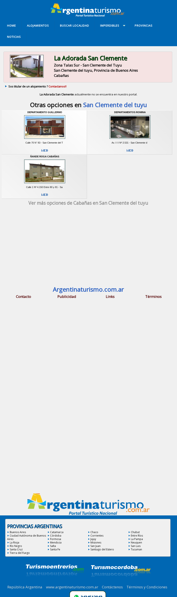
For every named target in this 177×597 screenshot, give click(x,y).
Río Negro (16, 546)
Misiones (95, 542)
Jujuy (93, 539)
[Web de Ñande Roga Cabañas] (44, 196)
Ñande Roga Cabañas (44, 156)
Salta (53, 546)
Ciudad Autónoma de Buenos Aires (26, 537)
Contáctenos (112, 586)
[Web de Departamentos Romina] (130, 152)
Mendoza (56, 542)
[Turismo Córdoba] (120, 582)
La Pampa (137, 539)
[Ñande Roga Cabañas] (44, 184)
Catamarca (56, 532)
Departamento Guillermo (44, 112)
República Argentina (24, 586)
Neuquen (136, 542)
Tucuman (136, 549)
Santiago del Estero (102, 549)
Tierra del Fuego (20, 553)
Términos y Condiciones (146, 586)
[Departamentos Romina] (130, 139)
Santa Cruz (16, 549)
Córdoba (55, 535)
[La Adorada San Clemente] (26, 77)
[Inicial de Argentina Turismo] (88, 15)
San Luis (136, 546)
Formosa (55, 539)
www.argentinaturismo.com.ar (72, 586)
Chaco (94, 532)
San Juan (95, 546)
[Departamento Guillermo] (44, 139)
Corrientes (96, 535)
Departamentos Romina (130, 112)
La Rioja (14, 542)
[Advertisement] (88, 247)
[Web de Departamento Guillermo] (44, 152)
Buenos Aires (18, 532)
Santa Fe (55, 549)
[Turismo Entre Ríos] (54, 582)
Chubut (135, 532)
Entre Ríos (137, 535)
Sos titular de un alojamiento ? (37, 86)
